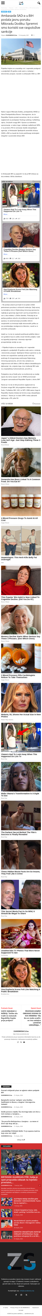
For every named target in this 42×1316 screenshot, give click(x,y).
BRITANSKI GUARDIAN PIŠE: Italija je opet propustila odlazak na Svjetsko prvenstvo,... (19, 1180)
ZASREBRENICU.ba (11, 35)
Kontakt (21, 1310)
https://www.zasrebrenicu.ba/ (21, 1034)
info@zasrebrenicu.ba (27, 1291)
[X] (21, 1042)
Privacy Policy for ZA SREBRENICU (20, 1307)
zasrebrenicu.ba (29, 1313)
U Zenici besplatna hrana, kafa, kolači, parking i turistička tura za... (27, 1211)
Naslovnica (4, 8)
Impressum (35, 1307)
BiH (16, 8)
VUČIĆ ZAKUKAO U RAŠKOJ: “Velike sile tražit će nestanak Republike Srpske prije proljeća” (9, 1015)
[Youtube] (24, 1042)
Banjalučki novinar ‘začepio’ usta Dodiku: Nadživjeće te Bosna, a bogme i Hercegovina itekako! (18, 1102)
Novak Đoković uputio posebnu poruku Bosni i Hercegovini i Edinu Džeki (27, 1223)
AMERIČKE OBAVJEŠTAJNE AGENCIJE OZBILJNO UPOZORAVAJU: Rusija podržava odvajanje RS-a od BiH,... (27, 1234)
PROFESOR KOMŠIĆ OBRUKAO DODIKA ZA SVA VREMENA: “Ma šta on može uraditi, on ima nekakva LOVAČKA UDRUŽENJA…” (32, 1018)
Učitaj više (20, 1140)
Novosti (11, 8)
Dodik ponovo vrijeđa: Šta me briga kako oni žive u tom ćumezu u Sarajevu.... (20, 1113)
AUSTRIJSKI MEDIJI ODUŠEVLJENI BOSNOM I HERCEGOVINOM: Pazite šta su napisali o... (27, 1201)
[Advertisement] (21, 93)
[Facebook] (18, 1042)
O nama (5, 1307)
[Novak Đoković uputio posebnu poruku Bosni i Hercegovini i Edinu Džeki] (6, 1224)
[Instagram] (21, 1295)
